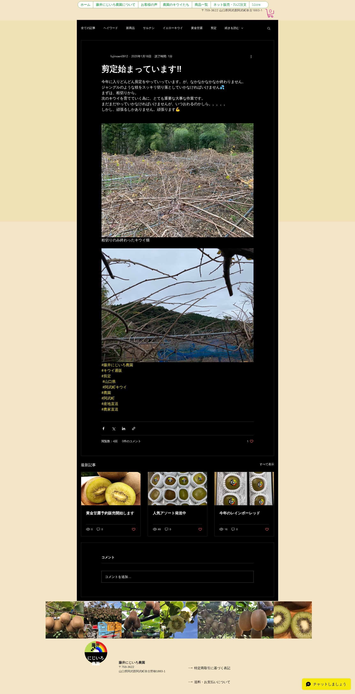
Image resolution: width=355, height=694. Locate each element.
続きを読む (232, 28)
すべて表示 (267, 464)
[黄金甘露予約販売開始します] (111, 488)
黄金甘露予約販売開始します (110, 513)
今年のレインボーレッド (239, 513)
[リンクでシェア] (134, 428)
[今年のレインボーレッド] (244, 488)
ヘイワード (111, 28)
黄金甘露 (197, 28)
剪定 (214, 28)
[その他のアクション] (251, 56)
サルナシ (148, 28)
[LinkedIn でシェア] (124, 428)
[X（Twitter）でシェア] (113, 428)
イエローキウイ (173, 28)
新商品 (130, 28)
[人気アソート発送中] (177, 488)
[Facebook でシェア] (103, 428)
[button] (270, 13)
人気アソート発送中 (169, 513)
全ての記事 (88, 28)
